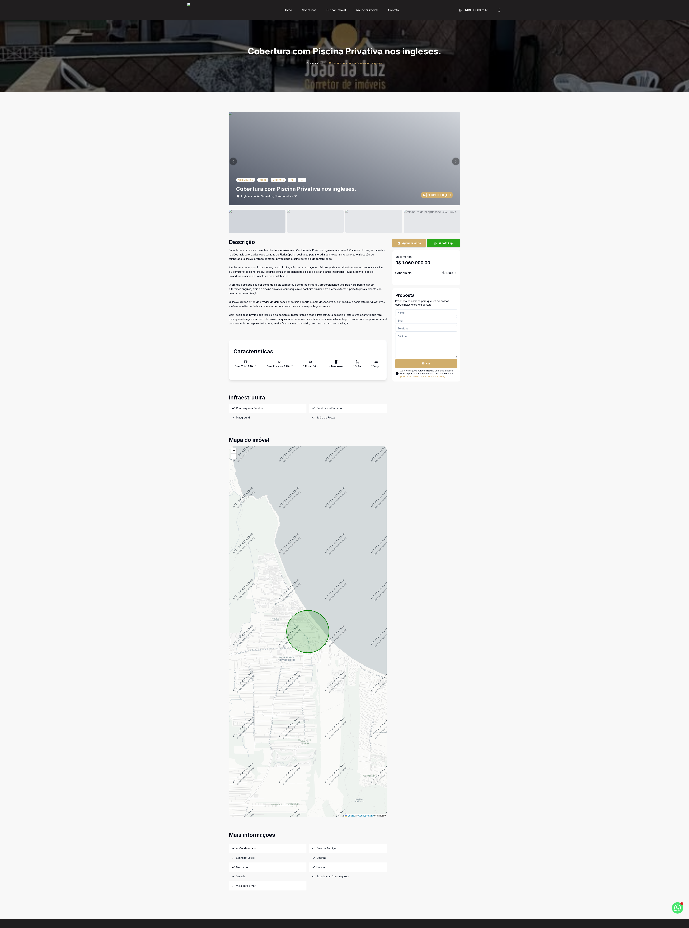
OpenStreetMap (366, 815)
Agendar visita (411, 243)
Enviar (426, 363)
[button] (233, 161)
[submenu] (498, 10)
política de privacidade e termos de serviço (423, 376)
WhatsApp (446, 243)
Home (288, 10)
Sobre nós (309, 10)
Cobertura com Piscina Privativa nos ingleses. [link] (356, 63)
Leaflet (351, 815)
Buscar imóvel (336, 10)
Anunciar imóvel (367, 10)
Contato (393, 10)
